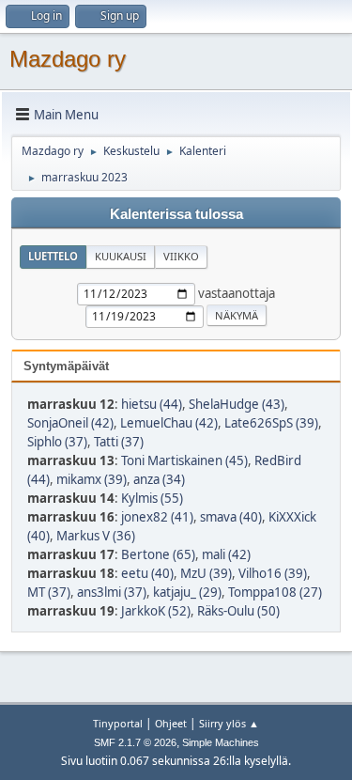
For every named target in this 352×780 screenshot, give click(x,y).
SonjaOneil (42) (70, 422)
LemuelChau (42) (169, 422)
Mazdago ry (67, 58)
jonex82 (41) (157, 516)
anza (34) (159, 479)
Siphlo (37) (57, 441)
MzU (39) (206, 573)
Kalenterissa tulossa (176, 214)
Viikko (181, 256)
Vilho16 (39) (272, 573)
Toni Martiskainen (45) (184, 460)
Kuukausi (120, 256)
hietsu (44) (151, 404)
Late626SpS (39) (271, 422)
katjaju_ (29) (187, 592)
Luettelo (53, 256)
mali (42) (226, 554)
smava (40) (231, 516)
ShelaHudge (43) (236, 404)
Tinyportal (118, 723)
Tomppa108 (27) (275, 592)
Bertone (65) (158, 554)
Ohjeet (171, 723)
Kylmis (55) (152, 498)
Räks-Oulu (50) (238, 610)
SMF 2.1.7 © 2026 (135, 742)
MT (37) (48, 592)
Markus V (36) (95, 535)
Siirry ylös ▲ (229, 723)
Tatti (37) (119, 441)
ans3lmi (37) (111, 592)
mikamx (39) (91, 479)
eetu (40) (147, 573)
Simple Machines (220, 742)
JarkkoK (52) (156, 610)
